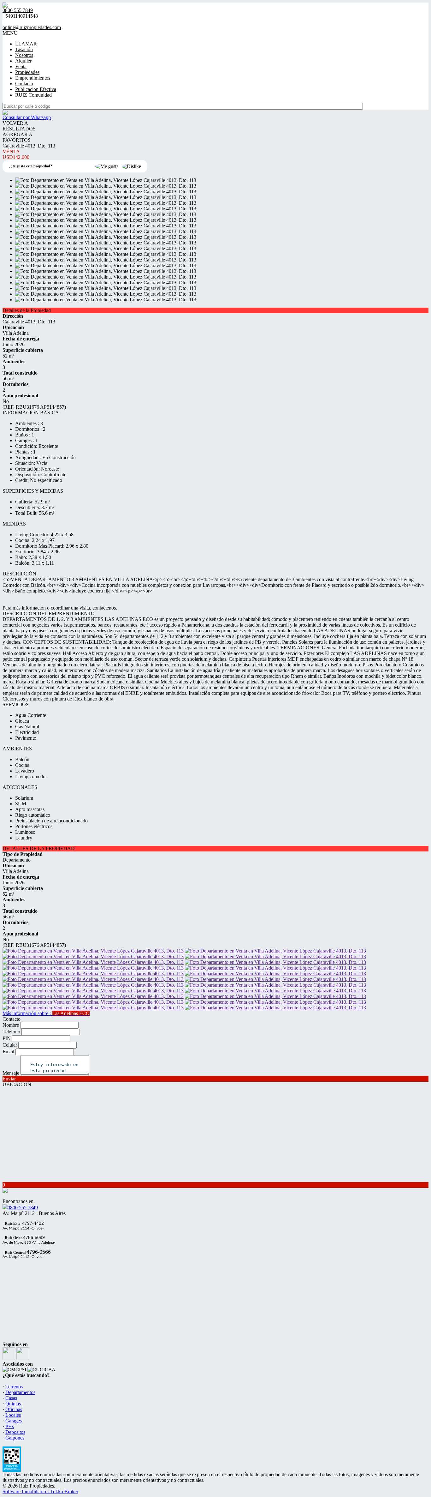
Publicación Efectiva (35, 89)
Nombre (11, 1025)
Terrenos (14, 1386)
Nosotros (24, 55)
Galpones (14, 1437)
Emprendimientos (32, 78)
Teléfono (11, 1031)
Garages (13, 1420)
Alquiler (23, 60)
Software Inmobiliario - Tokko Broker (40, 1491)
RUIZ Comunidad (33, 95)
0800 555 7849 (23, 1207)
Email (8, 1051)
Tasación (24, 49)
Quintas (13, 1403)
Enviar (9, 1078)
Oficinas (13, 1409)
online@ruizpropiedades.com (32, 27)
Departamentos (20, 1392)
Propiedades (27, 72)
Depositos (15, 1432)
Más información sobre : (46, 1013)
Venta (21, 66)
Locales (13, 1415)
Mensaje (11, 1073)
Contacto (24, 83)
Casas (11, 1398)
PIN (7, 1038)
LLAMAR (26, 43)
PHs (9, 1426)
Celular (10, 1045)
